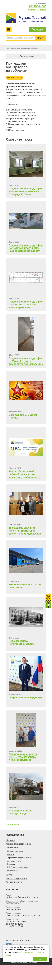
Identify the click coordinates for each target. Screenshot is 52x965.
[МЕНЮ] (9, 29)
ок (40, 959)
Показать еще (12, 824)
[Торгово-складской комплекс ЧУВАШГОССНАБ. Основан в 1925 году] (26, 18)
